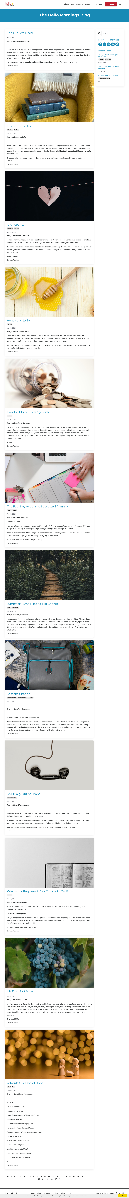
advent (9, 1086)
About (66, 4)
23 (39, 1179)
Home (60, 4)
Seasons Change (18, 694)
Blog (95, 4)
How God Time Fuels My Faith (28, 412)
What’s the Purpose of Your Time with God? (38, 891)
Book (100, 4)
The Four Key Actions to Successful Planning (38, 506)
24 (43, 1179)
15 (61, 1176)
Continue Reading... (13, 66)
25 (47, 1179)
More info (92, 1195)
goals (8, 510)
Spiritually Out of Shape (23, 794)
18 (74, 1176)
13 (53, 1176)
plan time (14, 510)
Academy (79, 4)
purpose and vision (22, 697)
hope (13, 1086)
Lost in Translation (20, 126)
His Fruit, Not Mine (20, 991)
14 (57, 1176)
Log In (121, 4)
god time (16, 129)
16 (66, 1176)
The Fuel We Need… (21, 33)
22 (91, 1176)
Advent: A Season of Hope (25, 1083)
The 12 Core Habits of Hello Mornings (108, 67)
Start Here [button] (111, 4)
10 (41, 1176)
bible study (10, 129)
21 (86, 1176)
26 (52, 1179)
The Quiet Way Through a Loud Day (108, 56)
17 (70, 1176)
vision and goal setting (104, 78)
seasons (31, 697)
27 (56, 1179)
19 (78, 1176)
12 (49, 1176)
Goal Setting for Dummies (108, 76)
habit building (15, 607)
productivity (108, 59)
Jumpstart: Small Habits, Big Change (33, 604)
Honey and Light (18, 320)
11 (45, 1176)
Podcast (88, 4)
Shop (73, 4)
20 (82, 1176)
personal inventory (11, 697)
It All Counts (15, 224)
